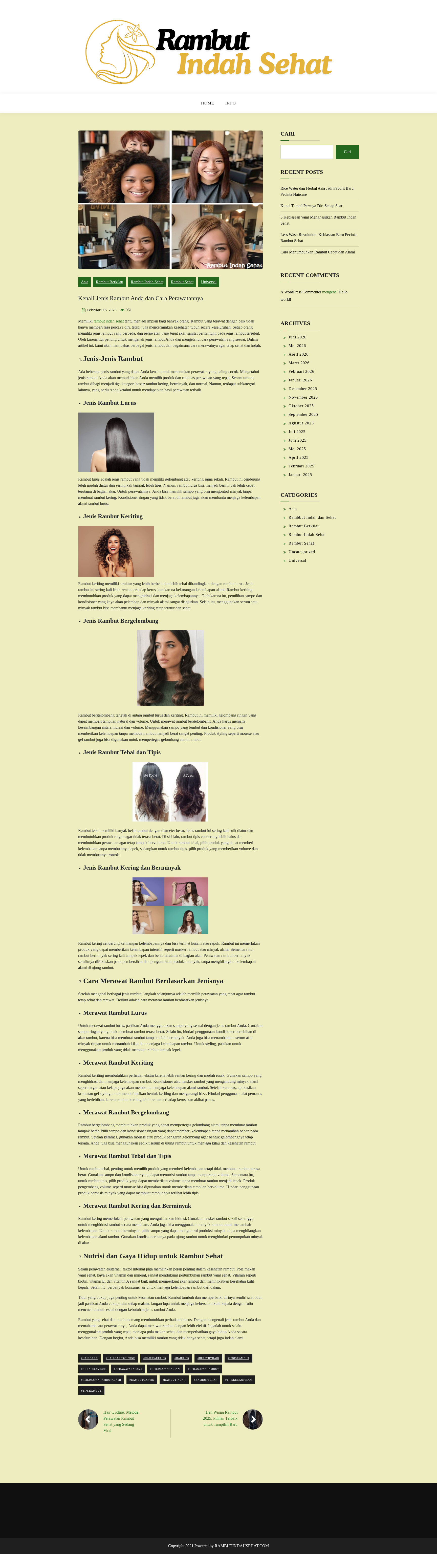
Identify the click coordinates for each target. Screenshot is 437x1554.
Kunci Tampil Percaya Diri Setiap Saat (311, 206)
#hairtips (181, 1358)
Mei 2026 (297, 345)
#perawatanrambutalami (101, 1379)
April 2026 (299, 354)
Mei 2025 (297, 449)
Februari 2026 (301, 371)
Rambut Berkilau (109, 282)
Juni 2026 (298, 337)
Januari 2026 (300, 380)
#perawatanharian (165, 1369)
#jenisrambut (238, 1358)
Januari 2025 (300, 474)
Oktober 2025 (301, 406)
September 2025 (303, 414)
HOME (207, 103)
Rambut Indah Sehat (147, 282)
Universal (208, 282)
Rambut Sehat (182, 282)
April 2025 (299, 457)
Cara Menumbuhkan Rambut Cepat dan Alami (317, 252)
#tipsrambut (91, 1390)
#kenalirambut (93, 1369)
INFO (230, 103)
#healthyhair (208, 1358)
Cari (287, 134)
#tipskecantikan (238, 1379)
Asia (84, 282)
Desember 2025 (303, 388)
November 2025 (303, 397)
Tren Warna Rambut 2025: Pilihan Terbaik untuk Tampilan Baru (220, 1418)
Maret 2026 (299, 363)
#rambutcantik (141, 1379)
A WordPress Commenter (300, 292)
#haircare (89, 1358)
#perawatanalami (128, 1369)
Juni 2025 (298, 440)
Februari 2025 (301, 466)
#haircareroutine (120, 1358)
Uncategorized (302, 552)
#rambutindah (174, 1379)
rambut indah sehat (109, 321)
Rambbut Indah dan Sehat (312, 517)
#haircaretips (154, 1358)
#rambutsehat (205, 1379)
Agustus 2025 (301, 423)
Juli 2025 (297, 431)
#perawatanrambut (203, 1369)
